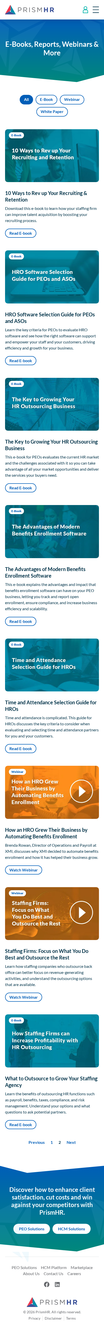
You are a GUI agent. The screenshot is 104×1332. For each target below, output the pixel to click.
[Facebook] (46, 1284)
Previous (37, 1142)
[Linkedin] (57, 1284)
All (26, 99)
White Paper (52, 111)
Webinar (72, 99)
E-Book (46, 99)
